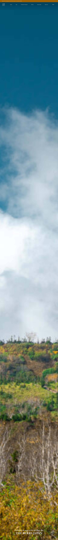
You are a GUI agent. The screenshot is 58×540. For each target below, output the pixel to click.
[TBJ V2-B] (3, 3)
